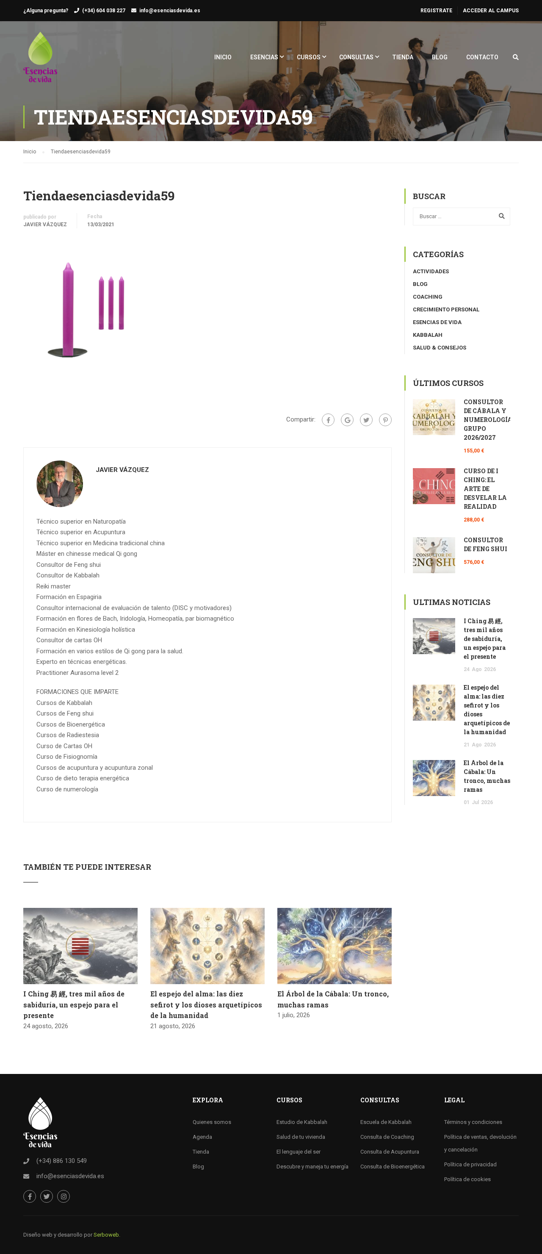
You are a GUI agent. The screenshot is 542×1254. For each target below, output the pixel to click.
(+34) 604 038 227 (103, 11)
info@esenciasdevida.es (169, 11)
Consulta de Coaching (387, 1137)
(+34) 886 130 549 (61, 1161)
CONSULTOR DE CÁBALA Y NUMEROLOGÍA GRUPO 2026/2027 (488, 419)
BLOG (440, 57)
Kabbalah (427, 335)
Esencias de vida (437, 322)
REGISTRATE (436, 11)
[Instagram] (63, 1196)
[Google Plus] (347, 419)
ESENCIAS (264, 57)
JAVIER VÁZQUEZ (45, 224)
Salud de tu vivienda (301, 1137)
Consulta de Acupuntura (389, 1152)
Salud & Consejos (439, 347)
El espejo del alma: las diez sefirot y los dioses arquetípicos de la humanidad (206, 1004)
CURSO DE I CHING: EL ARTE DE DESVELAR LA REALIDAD (485, 488)
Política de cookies (467, 1179)
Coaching (427, 297)
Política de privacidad (470, 1164)
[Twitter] (366, 419)
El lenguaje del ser (299, 1152)
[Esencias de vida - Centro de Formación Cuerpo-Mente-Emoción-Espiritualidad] (40, 61)
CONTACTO (482, 57)
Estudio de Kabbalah (302, 1122)
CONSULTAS (356, 57)
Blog (420, 284)
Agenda (202, 1137)
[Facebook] (328, 419)
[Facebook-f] (29, 1196)
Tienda (201, 1152)
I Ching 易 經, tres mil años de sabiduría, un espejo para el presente (73, 1004)
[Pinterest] (385, 419)
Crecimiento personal (446, 309)
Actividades (431, 271)
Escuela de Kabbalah (386, 1122)
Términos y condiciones (473, 1122)
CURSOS (309, 57)
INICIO (223, 57)
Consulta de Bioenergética (392, 1166)
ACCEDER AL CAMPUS (491, 11)
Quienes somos (212, 1122)
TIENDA (402, 57)
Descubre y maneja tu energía (312, 1166)
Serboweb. (107, 1235)
